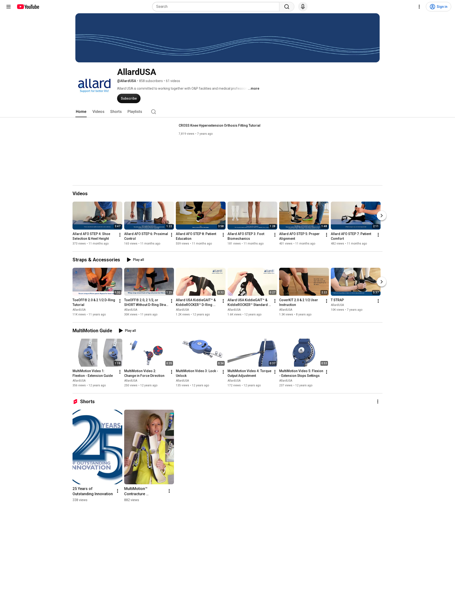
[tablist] (227, 111)
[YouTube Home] (27, 6)
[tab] (81, 111)
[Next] (381, 215)
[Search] (286, 6)
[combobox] (217, 6)
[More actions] (120, 235)
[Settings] (419, 6)
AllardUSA (79, 309)
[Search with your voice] (303, 6)
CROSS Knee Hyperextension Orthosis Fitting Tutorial (219, 125)
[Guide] (8, 6)
